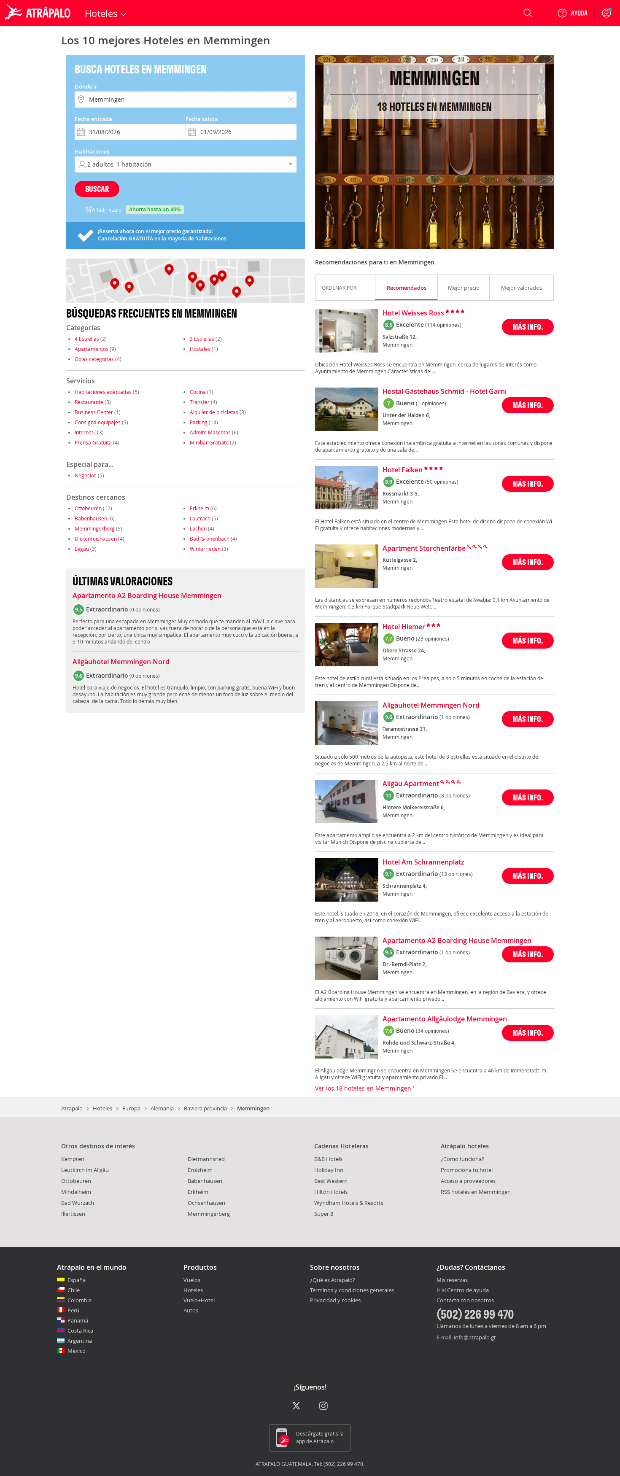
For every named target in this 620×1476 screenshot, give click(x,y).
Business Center (94, 412)
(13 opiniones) (456, 873)
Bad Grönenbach (209, 538)
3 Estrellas (202, 338)
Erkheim (199, 508)
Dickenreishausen (96, 538)
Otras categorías (94, 359)
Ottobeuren (88, 508)
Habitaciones (92, 151)
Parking (199, 422)
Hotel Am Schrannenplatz (423, 862)
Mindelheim (76, 1192)
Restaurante (89, 402)
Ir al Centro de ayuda (463, 1290)
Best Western (331, 1181)
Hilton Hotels (331, 1192)
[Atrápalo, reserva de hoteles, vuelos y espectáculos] (39, 13)
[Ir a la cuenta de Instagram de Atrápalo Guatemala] (324, 1406)
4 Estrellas (87, 338)
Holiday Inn (328, 1170)
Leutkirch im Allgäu (85, 1170)
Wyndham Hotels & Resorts (348, 1203)
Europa (131, 1108)
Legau (82, 548)
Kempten (72, 1159)
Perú (73, 1310)
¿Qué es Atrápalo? (332, 1280)
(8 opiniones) (454, 795)
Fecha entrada (93, 119)
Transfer (200, 402)
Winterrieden (205, 548)
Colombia (79, 1300)
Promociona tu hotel (467, 1170)
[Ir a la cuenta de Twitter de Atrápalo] (296, 1406)
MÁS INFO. (527, 326)
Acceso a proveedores (468, 1181)
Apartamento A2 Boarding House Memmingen (147, 596)
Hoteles (102, 1108)
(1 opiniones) (431, 403)
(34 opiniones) (432, 1030)
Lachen (198, 528)
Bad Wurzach (77, 1203)
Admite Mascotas (210, 432)
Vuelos (191, 1280)
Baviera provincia (205, 1108)
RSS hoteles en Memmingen (476, 1192)
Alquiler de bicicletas (214, 412)
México (76, 1351)
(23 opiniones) (432, 638)
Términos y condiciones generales (352, 1290)
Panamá (77, 1320)
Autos (190, 1310)
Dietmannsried (206, 1159)
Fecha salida (202, 119)
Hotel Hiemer (404, 627)
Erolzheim (200, 1170)
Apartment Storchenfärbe (424, 548)
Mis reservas (452, 1280)
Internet (84, 432)
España (76, 1280)
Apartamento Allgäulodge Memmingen (445, 1019)
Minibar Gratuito (209, 442)
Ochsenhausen (206, 1203)
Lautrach (200, 518)
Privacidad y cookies (335, 1300)
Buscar (97, 188)
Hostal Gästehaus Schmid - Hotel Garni (445, 392)
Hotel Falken (403, 470)
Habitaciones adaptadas (103, 391)
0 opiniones (144, 609)
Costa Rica (80, 1330)
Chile (73, 1290)
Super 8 (323, 1213)
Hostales (200, 348)
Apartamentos (91, 348)
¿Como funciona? (462, 1159)
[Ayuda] (572, 13)
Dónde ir (86, 86)
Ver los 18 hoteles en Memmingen (364, 1088)
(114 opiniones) (443, 324)
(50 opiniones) (441, 481)
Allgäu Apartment (411, 784)
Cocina (198, 391)
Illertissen (73, 1213)
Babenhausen (91, 518)
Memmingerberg (95, 528)
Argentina (79, 1340)
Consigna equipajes (98, 422)
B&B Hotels (328, 1159)
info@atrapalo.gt (475, 1337)
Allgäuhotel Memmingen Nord (121, 662)
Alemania (162, 1108)
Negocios (86, 475)
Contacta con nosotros (465, 1300)
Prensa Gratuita (93, 442)
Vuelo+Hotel (199, 1300)
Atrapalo (72, 1108)
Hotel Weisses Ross (413, 313)
